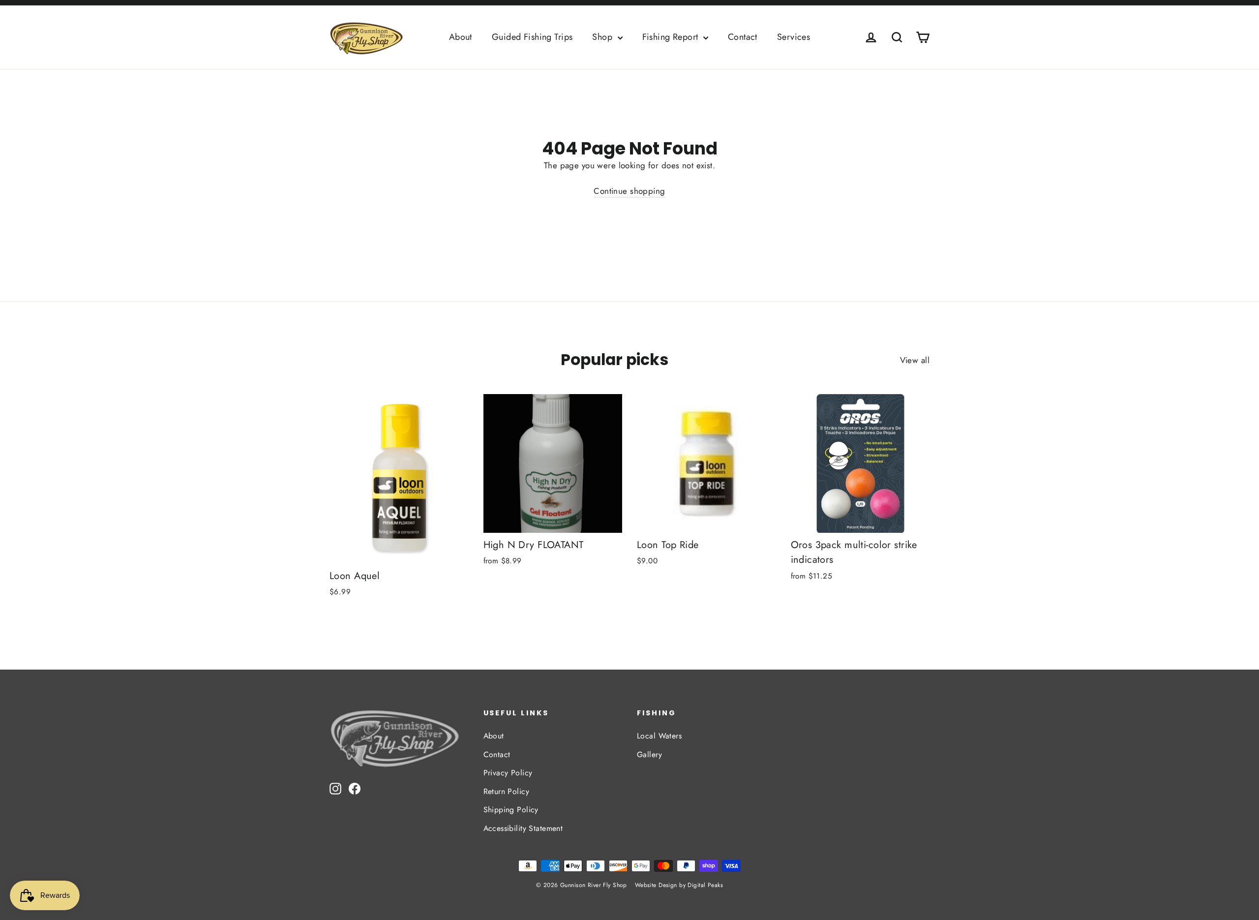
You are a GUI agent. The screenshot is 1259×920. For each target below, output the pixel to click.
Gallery (649, 754)
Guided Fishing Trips (532, 37)
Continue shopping (629, 191)
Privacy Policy (508, 772)
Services (793, 37)
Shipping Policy (511, 809)
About (460, 37)
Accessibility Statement (523, 828)
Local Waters (659, 735)
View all (914, 360)
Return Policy (506, 791)
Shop (603, 37)
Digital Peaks (705, 885)
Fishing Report (671, 37)
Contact (742, 37)
